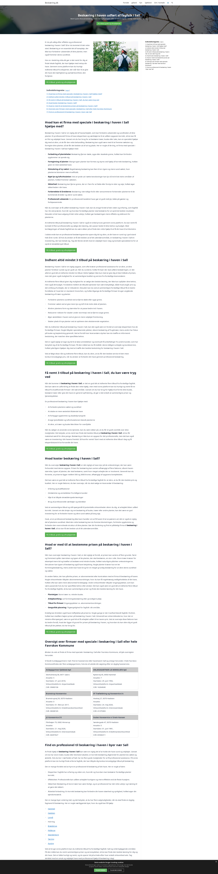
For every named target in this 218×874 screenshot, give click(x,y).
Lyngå (50, 817)
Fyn (140, 3)
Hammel (51, 809)
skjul (67, 90)
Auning (51, 843)
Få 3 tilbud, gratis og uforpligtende (109, 23)
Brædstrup (52, 826)
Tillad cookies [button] (100, 870)
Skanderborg (53, 835)
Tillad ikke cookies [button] (116, 870)
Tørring (51, 839)
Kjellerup (51, 830)
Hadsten (51, 813)
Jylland (134, 3)
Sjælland (148, 3)
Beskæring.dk (51, 2)
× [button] (216, 861)
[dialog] (109, 867)
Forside (126, 3)
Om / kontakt (159, 3)
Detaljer (127, 866)
